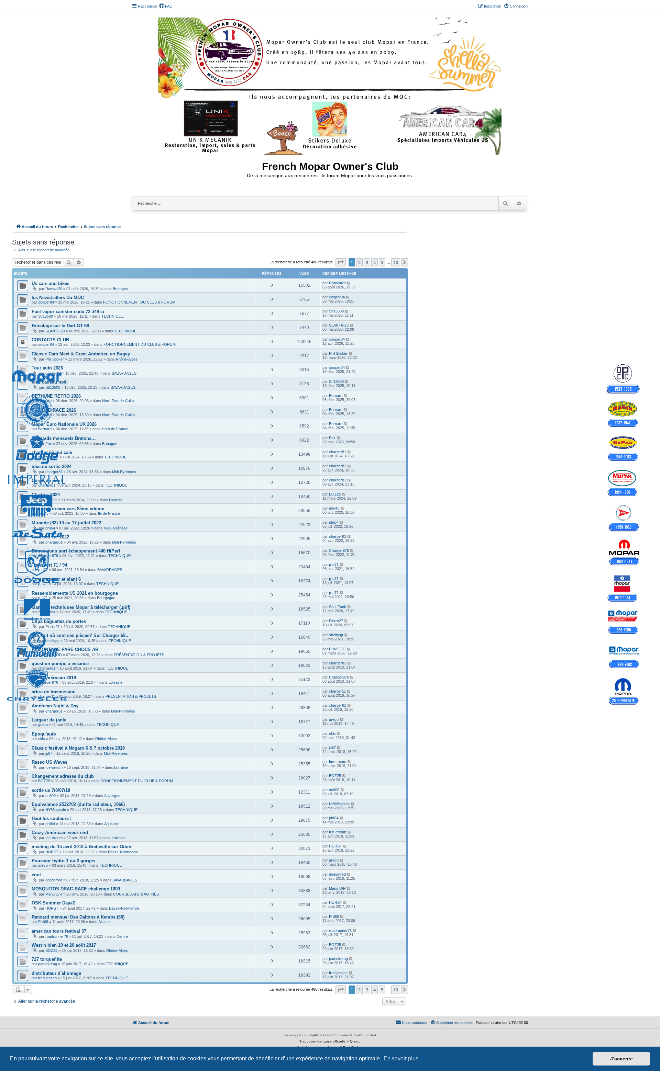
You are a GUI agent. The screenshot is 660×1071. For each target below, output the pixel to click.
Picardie (115, 500)
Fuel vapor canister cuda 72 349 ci (68, 311)
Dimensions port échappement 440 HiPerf (76, 551)
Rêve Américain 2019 (54, 677)
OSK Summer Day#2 (53, 902)
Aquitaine (111, 824)
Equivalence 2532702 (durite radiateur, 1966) (78, 804)
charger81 (46, 457)
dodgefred (53, 880)
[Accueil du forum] (330, 85)
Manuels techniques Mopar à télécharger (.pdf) (81, 607)
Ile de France (109, 513)
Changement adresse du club (63, 776)
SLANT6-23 (55, 331)
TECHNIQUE (112, 316)
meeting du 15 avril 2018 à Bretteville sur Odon (81, 846)
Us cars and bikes (50, 283)
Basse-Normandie (123, 852)
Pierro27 (52, 627)
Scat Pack (46, 612)
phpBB (314, 1035)
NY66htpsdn (55, 810)
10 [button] (395, 262)
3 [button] (367, 262)
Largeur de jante (49, 719)
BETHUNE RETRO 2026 (56, 396)
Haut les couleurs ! (52, 818)
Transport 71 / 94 (49, 565)
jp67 (48, 753)
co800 (50, 796)
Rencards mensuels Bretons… (64, 438)
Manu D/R (53, 894)
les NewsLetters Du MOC (58, 297)
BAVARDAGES (124, 373)
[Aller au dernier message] (349, 283)
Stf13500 (45, 316)
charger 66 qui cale (52, 452)
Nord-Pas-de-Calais (118, 401)
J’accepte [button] (621, 1058)
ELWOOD (53, 655)
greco (43, 724)
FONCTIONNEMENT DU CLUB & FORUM (139, 302)
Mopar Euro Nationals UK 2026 (64, 424)
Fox (48, 444)
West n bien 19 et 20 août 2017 (64, 945)
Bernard (45, 401)
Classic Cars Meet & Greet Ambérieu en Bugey (81, 353)
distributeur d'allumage (56, 973)
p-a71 (43, 570)
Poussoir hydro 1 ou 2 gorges (63, 860)
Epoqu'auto (44, 734)
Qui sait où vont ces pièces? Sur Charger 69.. (80, 635)
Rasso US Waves (49, 762)
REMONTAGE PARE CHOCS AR (65, 649)
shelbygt (52, 641)
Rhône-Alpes (127, 359)
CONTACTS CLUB (50, 339)
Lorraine (115, 682)
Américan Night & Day (55, 705)
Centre (122, 936)
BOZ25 (51, 500)
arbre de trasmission (54, 691)
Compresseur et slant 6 (56, 579)
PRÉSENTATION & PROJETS (139, 655)
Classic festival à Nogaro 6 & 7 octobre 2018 (78, 748)
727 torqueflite (47, 959)
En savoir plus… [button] (404, 1058)
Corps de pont (47, 480)
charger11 (46, 696)
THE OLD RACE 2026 (54, 410)
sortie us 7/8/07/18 (51, 790)
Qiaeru (355, 1041)
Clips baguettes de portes (59, 621)
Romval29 (53, 289)
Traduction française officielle (322, 1041)
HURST (51, 852)
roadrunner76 (56, 936)
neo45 (43, 513)
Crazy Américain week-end (60, 832)
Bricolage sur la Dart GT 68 (60, 325)
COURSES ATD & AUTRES (136, 894)
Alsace (104, 922)
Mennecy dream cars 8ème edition (68, 508)
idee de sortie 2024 (52, 466)
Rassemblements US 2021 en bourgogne (75, 593)
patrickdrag (47, 964)
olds (41, 739)
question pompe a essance (60, 663)
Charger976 (48, 556)
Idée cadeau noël (50, 382)
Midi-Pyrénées (124, 472)
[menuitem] (166, 6)
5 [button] (382, 262)
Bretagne (120, 289)
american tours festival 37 (59, 931)
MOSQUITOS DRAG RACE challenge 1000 (76, 888)
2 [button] (359, 262)
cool (36, 874)
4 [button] (374, 262)
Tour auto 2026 (47, 368)
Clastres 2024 (46, 494)
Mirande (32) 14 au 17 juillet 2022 (66, 522)
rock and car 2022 (50, 536)
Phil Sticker (54, 359)
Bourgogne (106, 598)
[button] (341, 262)
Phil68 (43, 922)
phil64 (50, 528)
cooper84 (46, 302)
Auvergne (112, 796)
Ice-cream (54, 767)
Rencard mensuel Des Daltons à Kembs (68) (78, 917)
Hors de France (115, 429)
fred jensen (47, 978)
